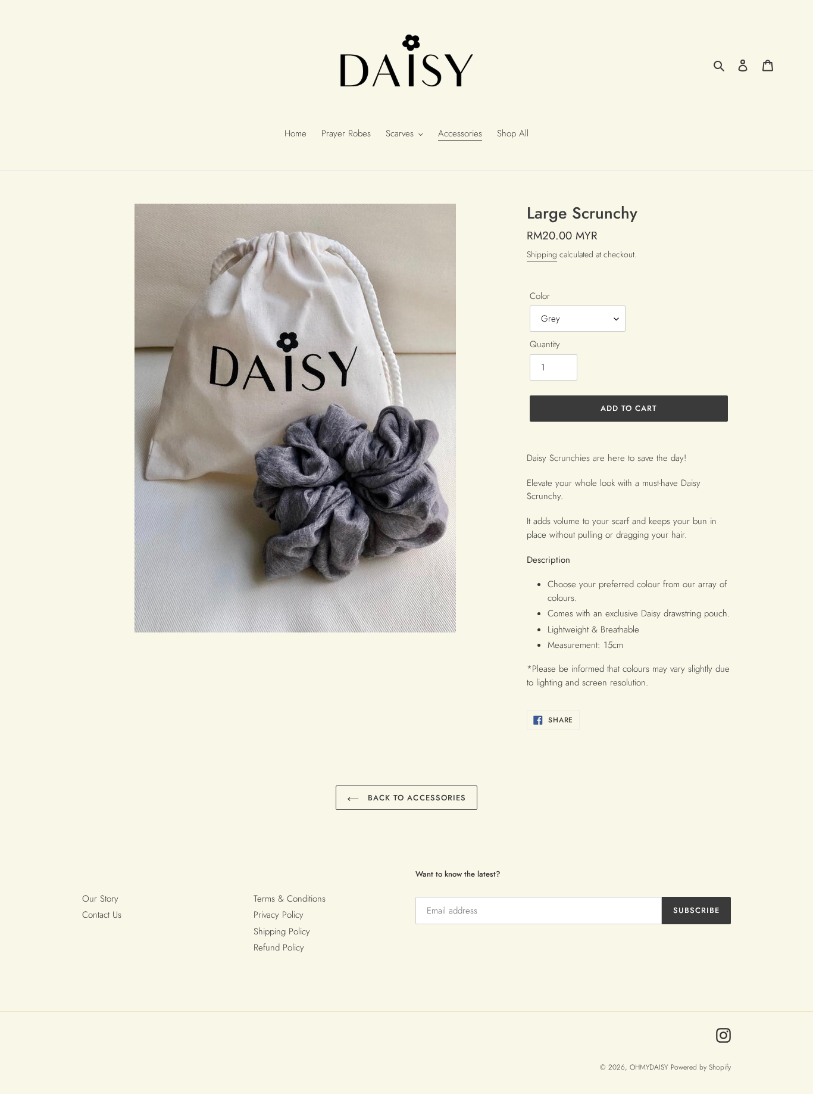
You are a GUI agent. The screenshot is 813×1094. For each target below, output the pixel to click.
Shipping (542, 254)
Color (540, 296)
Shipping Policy (282, 931)
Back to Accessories (415, 797)
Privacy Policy (279, 914)
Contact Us (101, 914)
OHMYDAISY (649, 1067)
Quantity (545, 344)
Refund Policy (279, 947)
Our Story (100, 898)
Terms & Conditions (290, 898)
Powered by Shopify (701, 1067)
